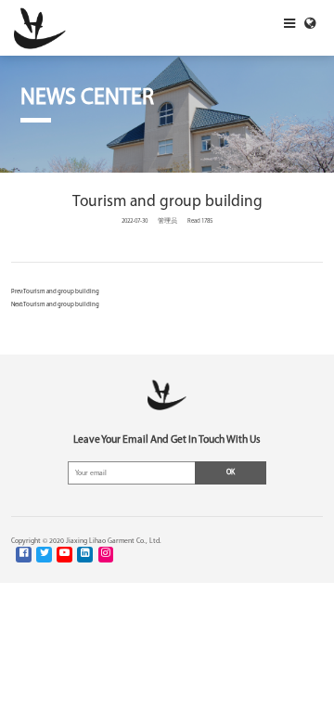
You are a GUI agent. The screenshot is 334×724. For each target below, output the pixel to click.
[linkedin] (85, 554)
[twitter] (44, 554)
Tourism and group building (61, 292)
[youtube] (64, 554)
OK (230, 472)
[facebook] (24, 554)
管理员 (167, 221)
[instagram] (106, 554)
